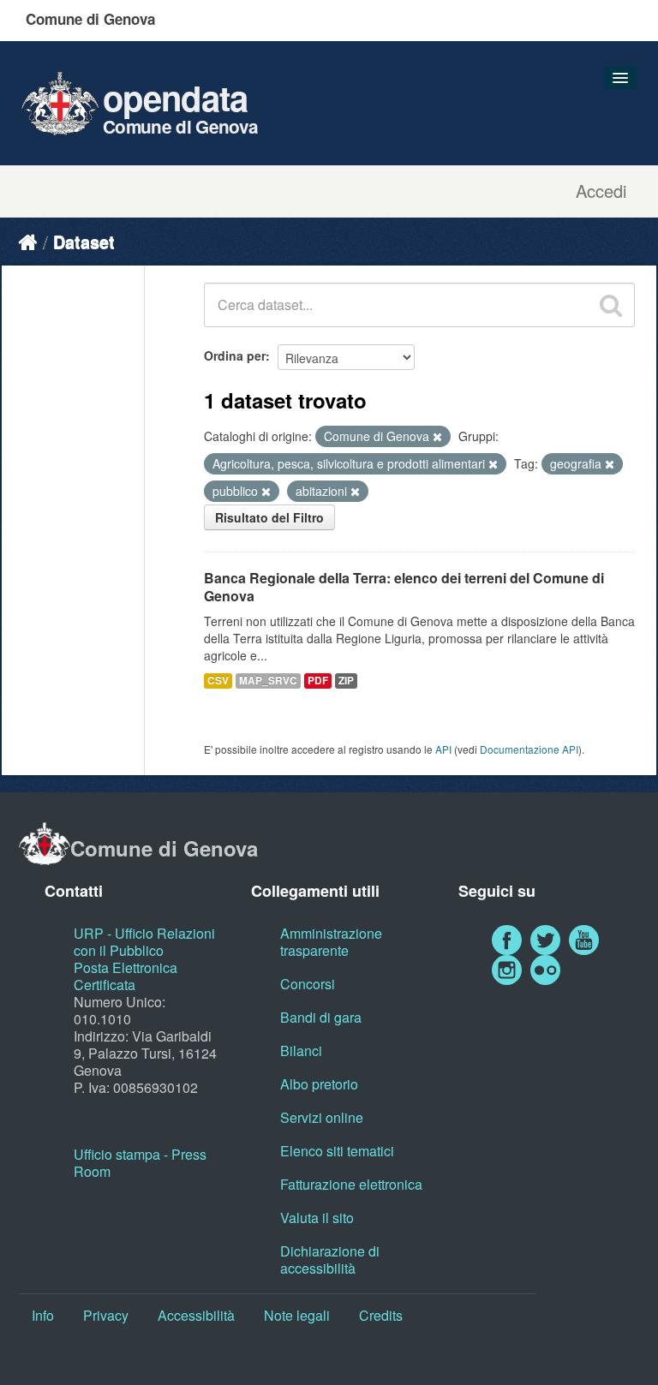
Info (43, 1315)
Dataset (84, 241)
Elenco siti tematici (337, 1151)
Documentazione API (529, 749)
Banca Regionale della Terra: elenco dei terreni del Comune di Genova (404, 587)
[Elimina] (437, 437)
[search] (611, 305)
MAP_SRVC (268, 680)
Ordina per (235, 355)
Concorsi (307, 984)
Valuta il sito (317, 1217)
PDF (318, 680)
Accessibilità (196, 1315)
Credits (381, 1315)
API (443, 749)
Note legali (297, 1315)
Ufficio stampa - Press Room (140, 1162)
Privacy (106, 1315)
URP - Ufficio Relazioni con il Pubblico (144, 941)
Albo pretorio (319, 1084)
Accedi (601, 191)
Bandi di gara (321, 1017)
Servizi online (321, 1117)
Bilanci (301, 1050)
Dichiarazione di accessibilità (330, 1259)
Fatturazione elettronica (351, 1184)
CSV (218, 680)
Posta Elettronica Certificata (125, 976)
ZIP (346, 680)
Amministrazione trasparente (331, 941)
